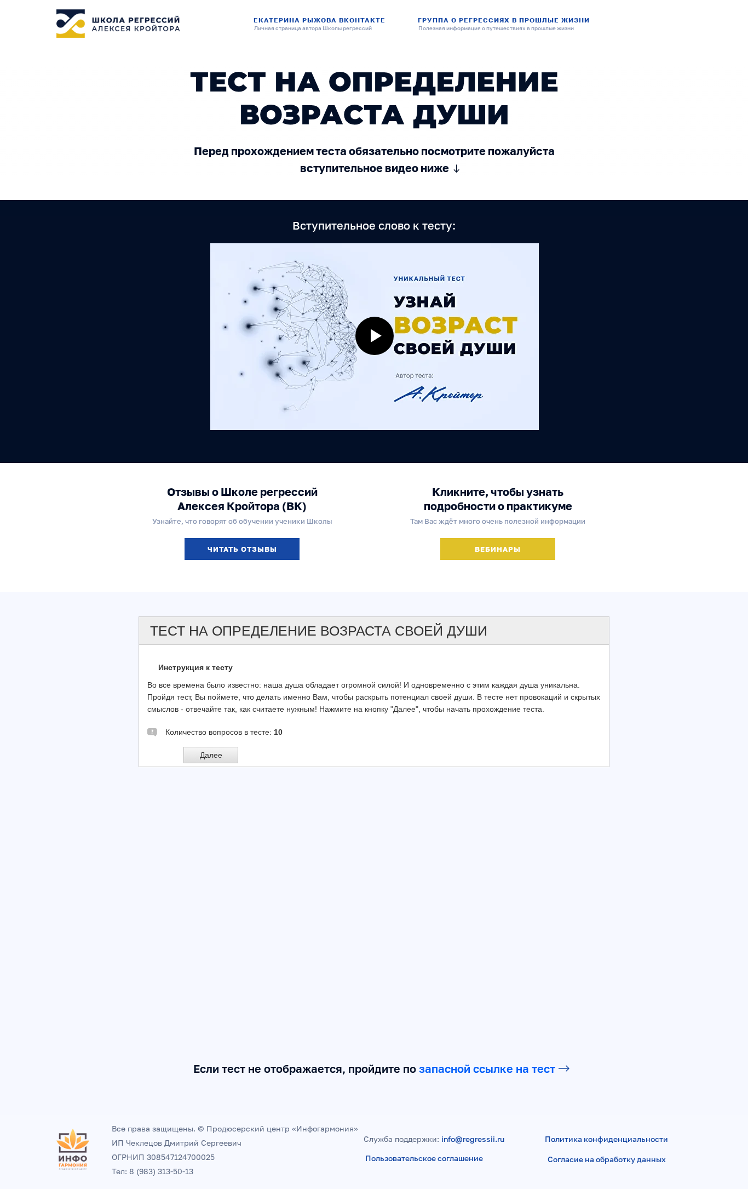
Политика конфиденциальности (606, 1139)
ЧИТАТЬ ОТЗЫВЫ (242, 549)
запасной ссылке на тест (487, 1068)
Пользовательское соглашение (424, 1158)
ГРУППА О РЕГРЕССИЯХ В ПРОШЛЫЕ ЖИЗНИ (504, 20)
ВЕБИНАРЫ (498, 549)
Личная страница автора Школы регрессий (313, 28)
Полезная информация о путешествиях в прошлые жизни (496, 28)
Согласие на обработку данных (607, 1159)
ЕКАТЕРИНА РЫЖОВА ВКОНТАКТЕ (319, 20)
